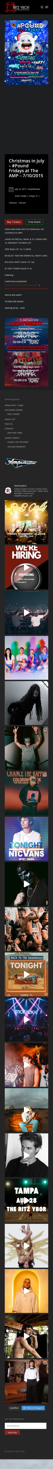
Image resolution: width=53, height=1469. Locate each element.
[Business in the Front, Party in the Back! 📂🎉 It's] (26, 1381)
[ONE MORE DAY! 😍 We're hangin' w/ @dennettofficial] (26, 1110)
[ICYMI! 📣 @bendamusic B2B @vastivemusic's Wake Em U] (26, 613)
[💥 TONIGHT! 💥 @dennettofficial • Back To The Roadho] (26, 974)
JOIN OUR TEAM (14, 432)
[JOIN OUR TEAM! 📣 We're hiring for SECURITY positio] (26, 567)
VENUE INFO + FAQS (14, 405)
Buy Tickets (14, 222)
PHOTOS (9, 424)
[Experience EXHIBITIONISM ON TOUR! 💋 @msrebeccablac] (26, 1246)
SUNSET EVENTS (12, 438)
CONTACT (9, 428)
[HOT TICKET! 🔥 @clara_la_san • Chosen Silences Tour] (26, 703)
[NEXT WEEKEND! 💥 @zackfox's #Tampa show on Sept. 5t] (26, 748)
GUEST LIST (10, 419)
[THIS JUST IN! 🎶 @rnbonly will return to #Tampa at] (26, 522)
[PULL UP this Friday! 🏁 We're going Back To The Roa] (26, 1200)
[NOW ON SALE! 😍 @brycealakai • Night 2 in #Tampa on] (26, 1020)
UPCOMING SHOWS (14, 410)
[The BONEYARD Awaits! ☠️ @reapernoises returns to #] (26, 884)
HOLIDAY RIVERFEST (16, 446)
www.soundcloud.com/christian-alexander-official (26, 288)
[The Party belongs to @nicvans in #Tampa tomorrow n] (26, 929)
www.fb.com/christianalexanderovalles (21, 285)
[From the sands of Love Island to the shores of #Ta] (26, 1336)
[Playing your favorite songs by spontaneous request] (26, 658)
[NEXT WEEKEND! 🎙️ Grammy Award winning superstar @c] (26, 793)
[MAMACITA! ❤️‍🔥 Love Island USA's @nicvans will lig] (26, 1065)
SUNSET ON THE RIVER (17, 442)
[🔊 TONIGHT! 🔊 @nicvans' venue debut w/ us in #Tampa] (26, 839)
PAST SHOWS (13, 414)
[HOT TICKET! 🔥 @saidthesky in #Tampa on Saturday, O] (26, 1291)
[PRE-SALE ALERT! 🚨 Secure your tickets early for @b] (26, 1155)
